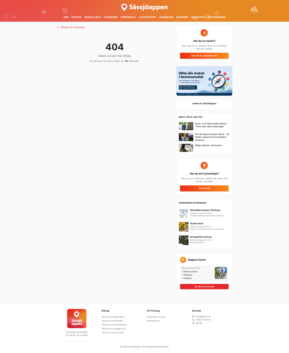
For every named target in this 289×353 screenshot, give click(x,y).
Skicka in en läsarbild (112, 320)
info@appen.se (203, 316)
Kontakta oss (153, 320)
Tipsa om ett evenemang (114, 324)
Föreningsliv (128, 17)
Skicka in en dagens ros (113, 328)
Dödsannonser (217, 17)
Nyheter (76, 17)
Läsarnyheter (147, 17)
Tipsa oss (204, 188)
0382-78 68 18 (203, 319)
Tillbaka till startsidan (72, 27)
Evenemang (111, 17)
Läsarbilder (166, 17)
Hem (66, 17)
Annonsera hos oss (156, 317)
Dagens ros (198, 17)
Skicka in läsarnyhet (204, 55)
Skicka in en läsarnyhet (113, 317)
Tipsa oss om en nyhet (113, 332)
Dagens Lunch (92, 17)
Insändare (182, 17)
